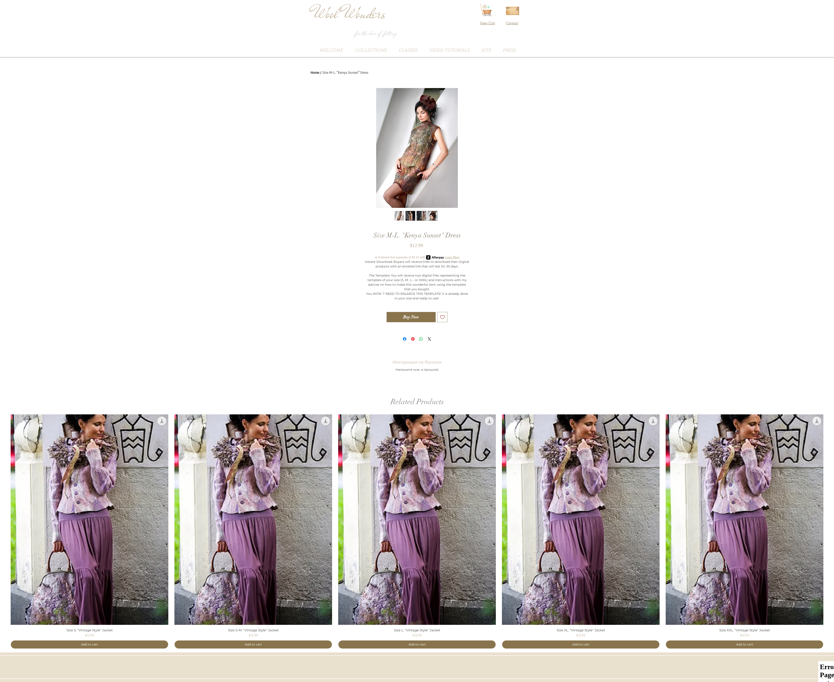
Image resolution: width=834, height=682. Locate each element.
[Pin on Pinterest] (412, 339)
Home (315, 72)
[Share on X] (429, 339)
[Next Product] (829, 519)
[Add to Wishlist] (442, 317)
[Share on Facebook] (404, 339)
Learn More (452, 257)
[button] (487, 6)
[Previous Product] (4, 519)
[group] (417, 531)
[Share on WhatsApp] (421, 339)
